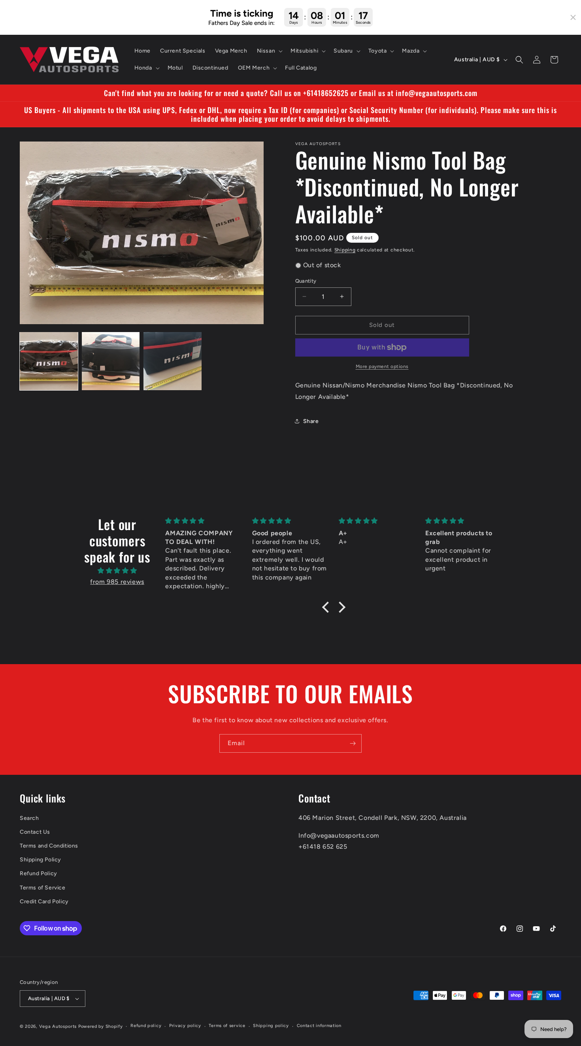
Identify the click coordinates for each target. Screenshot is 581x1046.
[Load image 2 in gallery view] (111, 361)
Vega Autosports (58, 1026)
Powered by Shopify (100, 1026)
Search (29, 818)
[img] (117, 571)
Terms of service (227, 1025)
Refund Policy (38, 873)
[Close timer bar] (573, 17)
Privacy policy (185, 1025)
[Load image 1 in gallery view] (49, 361)
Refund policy (145, 1025)
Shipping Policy (40, 859)
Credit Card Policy (44, 901)
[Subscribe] (352, 743)
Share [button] (311, 421)
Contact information (319, 1025)
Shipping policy (271, 1025)
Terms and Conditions (49, 845)
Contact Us (35, 832)
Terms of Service (43, 887)
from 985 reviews (117, 581)
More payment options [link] (382, 366)
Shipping (345, 250)
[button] (269, 51)
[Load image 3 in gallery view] (172, 361)
